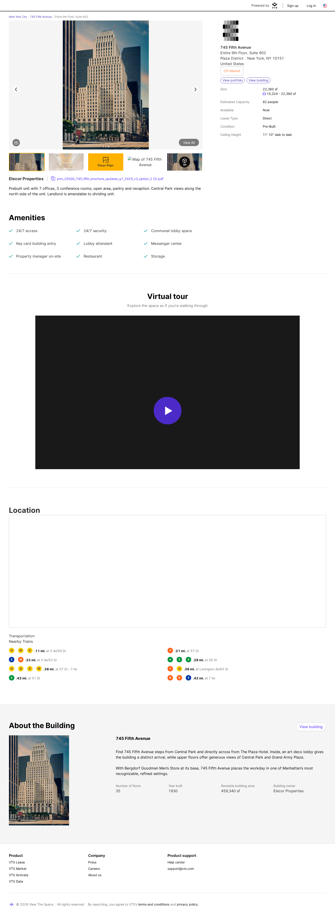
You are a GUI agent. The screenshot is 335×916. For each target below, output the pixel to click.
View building (311, 726)
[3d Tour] (185, 162)
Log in (311, 6)
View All (189, 142)
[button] (106, 85)
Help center (176, 862)
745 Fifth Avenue (41, 16)
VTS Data (16, 881)
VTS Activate (18, 875)
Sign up (293, 6)
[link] (107, 179)
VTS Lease (17, 862)
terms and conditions (153, 904)
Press (92, 862)
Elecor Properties (288, 791)
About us (94, 875)
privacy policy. (188, 904)
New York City (18, 16)
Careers (94, 868)
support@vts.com (181, 868)
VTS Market (17, 868)
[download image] (16, 142)
